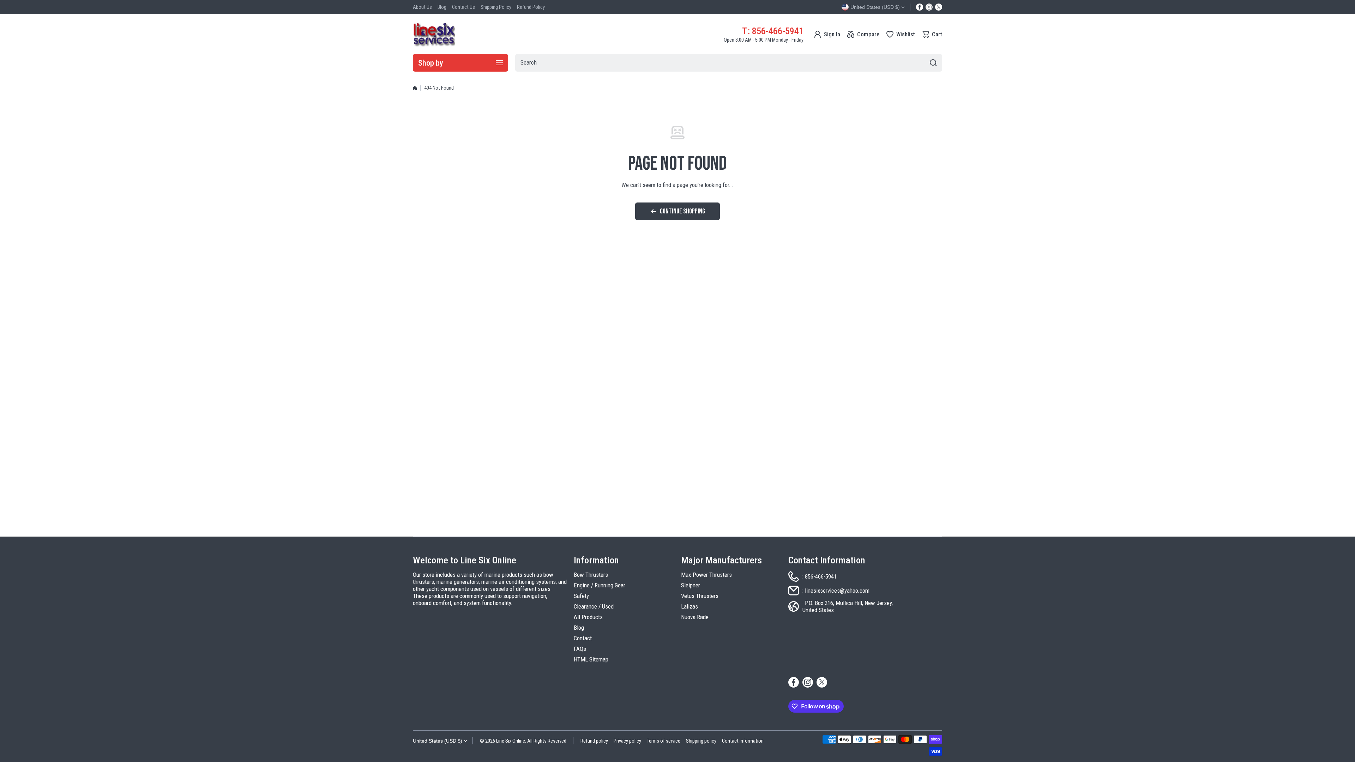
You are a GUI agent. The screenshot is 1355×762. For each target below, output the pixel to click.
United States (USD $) (437, 741)
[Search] (933, 63)
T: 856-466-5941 (772, 30)
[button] (932, 34)
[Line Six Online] (434, 34)
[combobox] (728, 63)
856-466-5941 (821, 576)
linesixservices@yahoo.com (837, 590)
